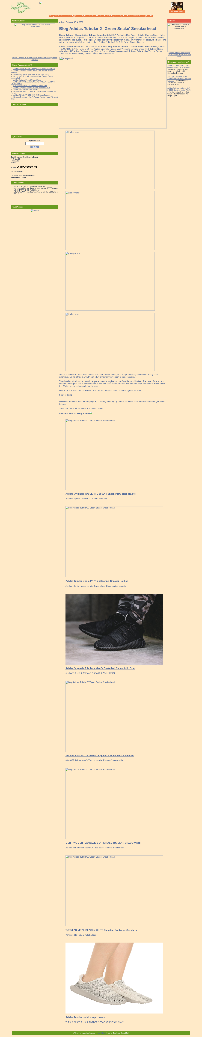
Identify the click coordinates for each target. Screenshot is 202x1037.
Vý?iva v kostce (88, 16)
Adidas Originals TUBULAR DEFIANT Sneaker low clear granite (100, 493)
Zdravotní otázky (67, 16)
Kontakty (149, 16)
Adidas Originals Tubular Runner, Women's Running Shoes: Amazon (34, 59)
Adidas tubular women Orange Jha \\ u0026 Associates (34, 69)
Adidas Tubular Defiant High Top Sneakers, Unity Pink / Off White (179, 54)
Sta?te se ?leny (177, 11)
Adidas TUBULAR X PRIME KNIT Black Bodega (31, 95)
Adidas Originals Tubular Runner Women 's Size (31, 87)
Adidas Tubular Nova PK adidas (25, 89)
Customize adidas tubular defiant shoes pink (30, 86)
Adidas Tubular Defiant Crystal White (27, 80)
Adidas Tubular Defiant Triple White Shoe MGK (31, 74)
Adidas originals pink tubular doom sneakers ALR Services (178, 66)
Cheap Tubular (54, 16)
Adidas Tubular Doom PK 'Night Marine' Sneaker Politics (96, 581)
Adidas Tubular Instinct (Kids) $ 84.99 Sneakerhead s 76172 (178, 89)
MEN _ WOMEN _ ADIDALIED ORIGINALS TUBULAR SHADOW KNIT (103, 842)
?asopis (78, 16)
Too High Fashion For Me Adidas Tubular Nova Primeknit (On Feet (179, 79)
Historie (130, 16)
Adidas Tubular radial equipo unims (85, 1017)
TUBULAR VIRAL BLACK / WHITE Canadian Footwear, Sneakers (101, 930)
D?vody (98, 16)
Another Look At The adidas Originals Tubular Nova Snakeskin (99, 755)
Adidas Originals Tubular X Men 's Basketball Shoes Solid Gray (100, 668)
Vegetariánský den (118, 16)
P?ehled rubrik (139, 16)
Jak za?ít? (106, 16)
